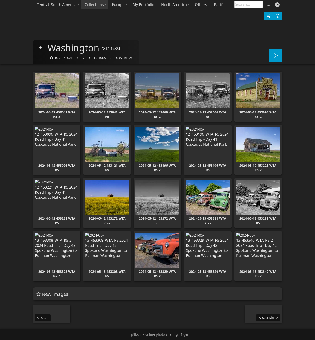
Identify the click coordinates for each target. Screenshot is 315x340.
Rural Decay (124, 58)
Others (201, 4)
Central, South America (56, 4)
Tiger (185, 334)
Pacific (219, 4)
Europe (118, 4)
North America (174, 4)
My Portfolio (143, 4)
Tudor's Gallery (67, 58)
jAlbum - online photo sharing (154, 334)
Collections (94, 4)
